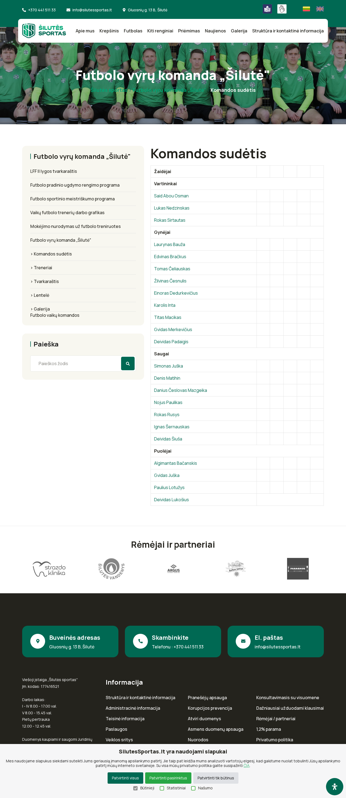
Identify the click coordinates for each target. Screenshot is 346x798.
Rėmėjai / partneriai (275, 719)
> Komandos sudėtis (51, 254)
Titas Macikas (167, 317)
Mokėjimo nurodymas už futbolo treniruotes (75, 226)
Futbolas (133, 31)
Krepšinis (109, 31)
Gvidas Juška (166, 475)
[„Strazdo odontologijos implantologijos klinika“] (49, 569)
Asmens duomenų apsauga (215, 729)
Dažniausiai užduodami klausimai (290, 708)
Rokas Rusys (166, 414)
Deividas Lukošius (171, 500)
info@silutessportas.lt (92, 9)
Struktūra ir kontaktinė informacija (288, 31)
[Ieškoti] (128, 363)
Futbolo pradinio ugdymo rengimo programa (74, 185)
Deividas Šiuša (168, 439)
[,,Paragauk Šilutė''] (298, 569)
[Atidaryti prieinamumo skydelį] (334, 786)
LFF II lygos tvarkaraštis (53, 171)
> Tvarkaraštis (44, 281)
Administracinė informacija (133, 708)
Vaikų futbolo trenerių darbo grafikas (67, 213)
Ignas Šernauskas (171, 427)
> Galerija (40, 309)
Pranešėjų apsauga (207, 698)
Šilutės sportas (109, 90)
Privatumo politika (274, 740)
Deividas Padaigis (171, 342)
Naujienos (215, 31)
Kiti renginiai (160, 31)
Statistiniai (176, 787)
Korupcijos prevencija (210, 708)
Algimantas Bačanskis (175, 463)
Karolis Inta (164, 305)
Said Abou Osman (171, 196)
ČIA (246, 765)
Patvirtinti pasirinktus (168, 777)
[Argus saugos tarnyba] (174, 569)
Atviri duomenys (204, 719)
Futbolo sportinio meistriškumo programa (72, 199)
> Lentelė (39, 295)
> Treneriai (41, 268)
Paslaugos (116, 729)
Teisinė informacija (125, 719)
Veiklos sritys (119, 740)
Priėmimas (189, 31)
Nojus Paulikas (168, 402)
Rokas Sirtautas (169, 220)
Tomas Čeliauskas (172, 269)
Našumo (205, 787)
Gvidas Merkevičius (173, 329)
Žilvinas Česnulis (170, 281)
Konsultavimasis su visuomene (287, 698)
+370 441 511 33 (42, 9)
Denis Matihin (167, 378)
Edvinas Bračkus (170, 257)
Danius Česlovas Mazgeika (180, 390)
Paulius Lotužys (169, 487)
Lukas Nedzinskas (171, 208)
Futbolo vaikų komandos (54, 315)
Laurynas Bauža (169, 244)
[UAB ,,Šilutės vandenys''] (111, 569)
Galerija (239, 31)
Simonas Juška (168, 366)
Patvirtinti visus (125, 777)
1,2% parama (268, 729)
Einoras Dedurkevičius (176, 293)
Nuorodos (198, 740)
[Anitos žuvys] (236, 569)
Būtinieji (147, 787)
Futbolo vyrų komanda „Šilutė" (169, 90)
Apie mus (85, 31)
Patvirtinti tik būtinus (216, 777)
